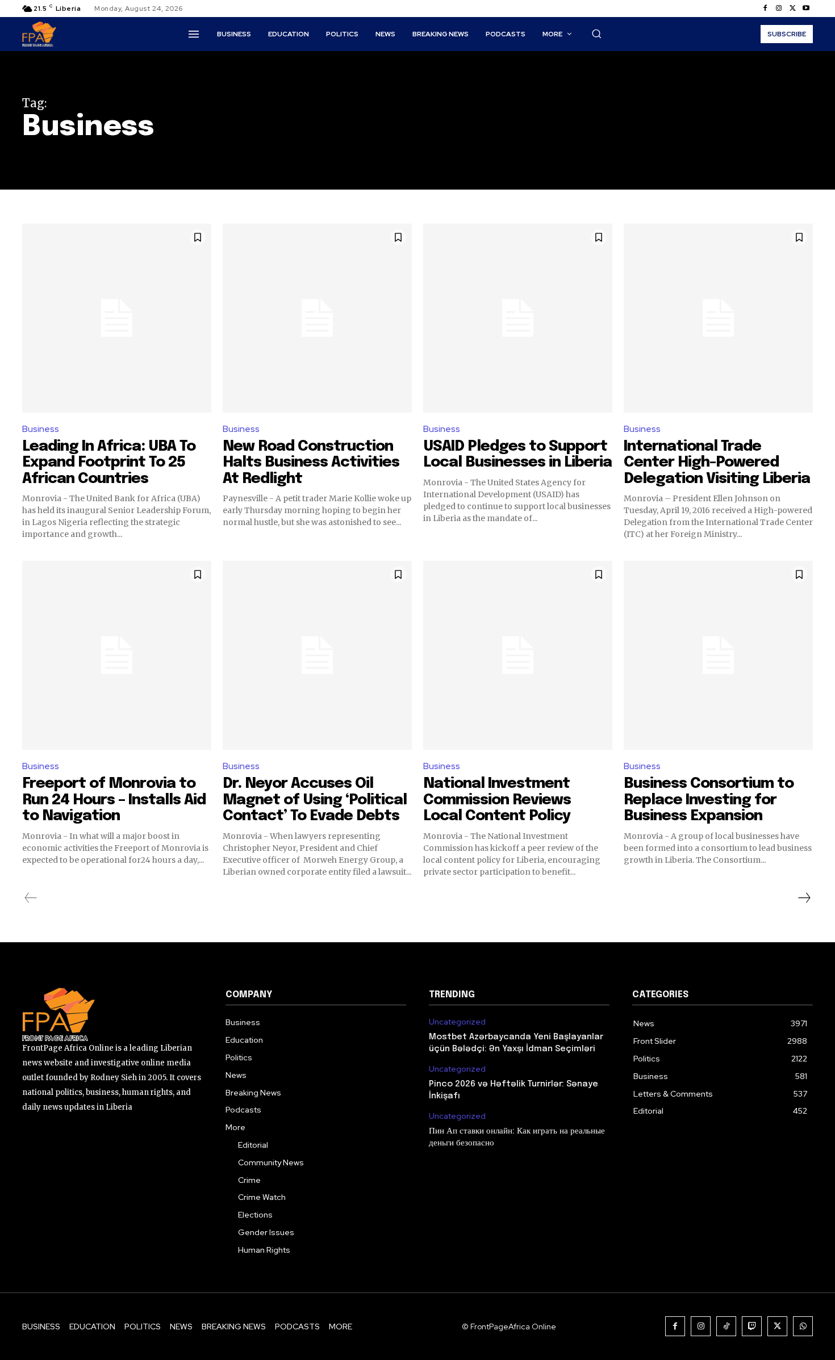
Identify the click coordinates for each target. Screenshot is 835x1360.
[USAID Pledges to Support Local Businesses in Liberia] (517, 318)
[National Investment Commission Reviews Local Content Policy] (517, 655)
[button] (596, 33)
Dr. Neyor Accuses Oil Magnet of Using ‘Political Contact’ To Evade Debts (315, 800)
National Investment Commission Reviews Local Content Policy (497, 800)
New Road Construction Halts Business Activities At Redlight (311, 462)
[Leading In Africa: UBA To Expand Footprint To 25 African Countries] (116, 318)
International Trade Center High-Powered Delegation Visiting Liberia (717, 462)
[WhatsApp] (803, 1326)
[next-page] (804, 897)
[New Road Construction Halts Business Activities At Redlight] (317, 318)
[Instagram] (779, 8)
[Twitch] (752, 1326)
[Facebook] (765, 8)
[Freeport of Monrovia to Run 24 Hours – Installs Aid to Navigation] (116, 655)
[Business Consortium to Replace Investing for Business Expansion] (718, 655)
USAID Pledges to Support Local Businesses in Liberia (517, 455)
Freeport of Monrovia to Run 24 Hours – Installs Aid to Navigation (114, 800)
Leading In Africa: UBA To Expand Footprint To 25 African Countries (108, 462)
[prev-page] (31, 897)
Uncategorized (457, 1022)
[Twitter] (792, 8)
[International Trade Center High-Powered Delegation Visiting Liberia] (718, 318)
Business (40, 429)
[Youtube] (806, 8)
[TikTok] (726, 1326)
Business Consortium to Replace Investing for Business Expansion (709, 800)
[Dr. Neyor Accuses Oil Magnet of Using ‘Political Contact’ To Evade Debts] (317, 655)
